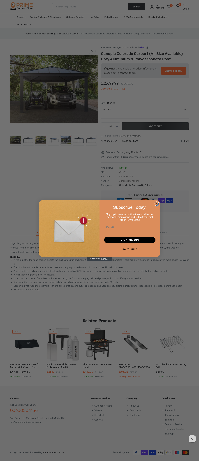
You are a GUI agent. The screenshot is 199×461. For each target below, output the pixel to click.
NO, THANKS (130, 249)
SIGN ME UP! (129, 240)
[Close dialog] (157, 204)
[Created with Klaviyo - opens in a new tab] (99, 259)
